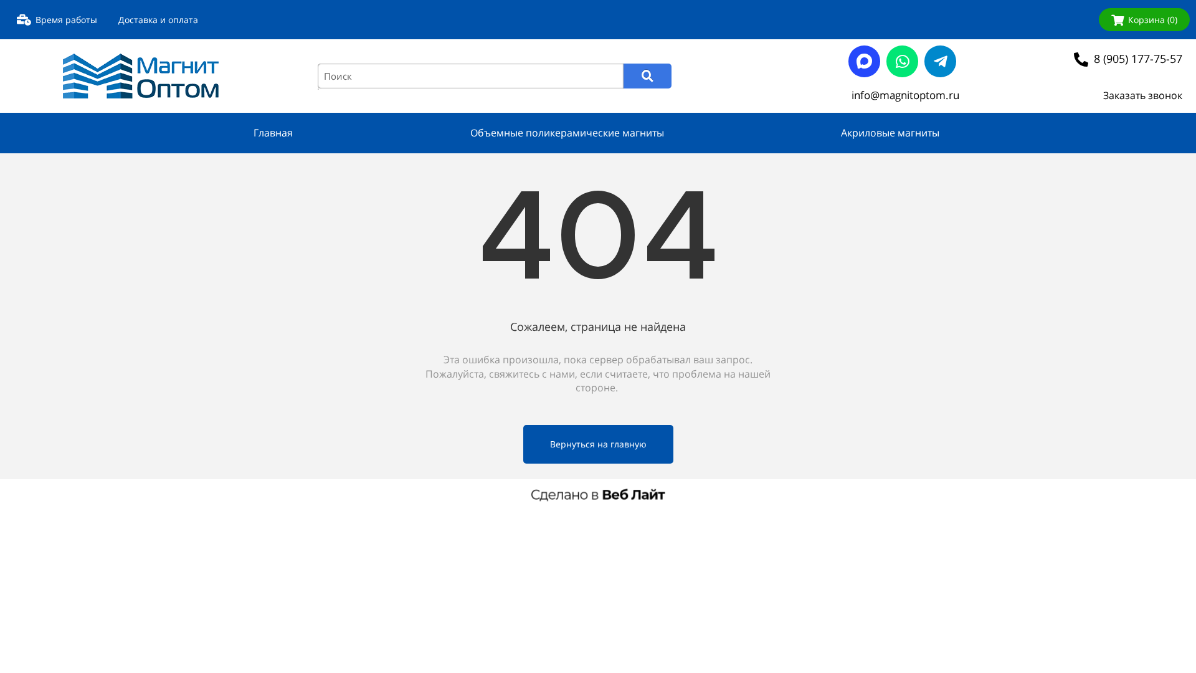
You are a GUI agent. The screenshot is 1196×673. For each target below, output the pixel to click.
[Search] (648, 76)
